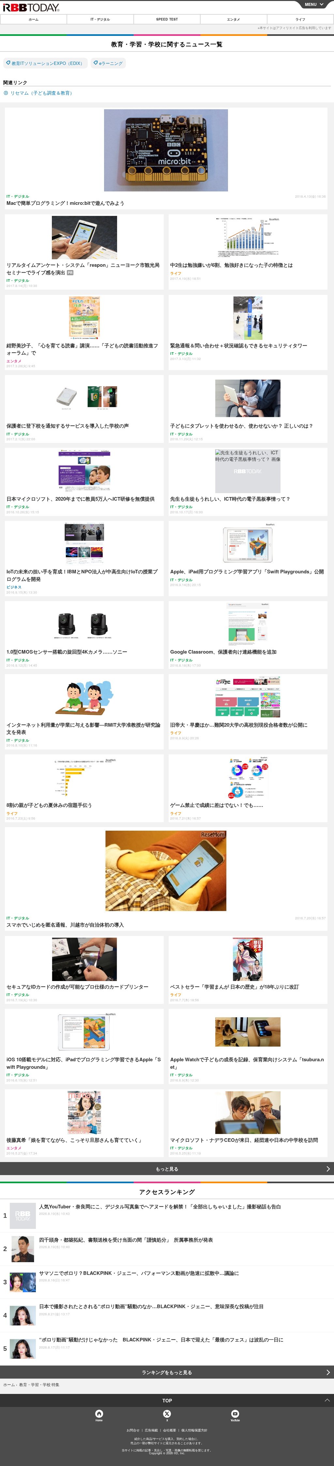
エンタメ (233, 19)
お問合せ (133, 1430)
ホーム (33, 19)
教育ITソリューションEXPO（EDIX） (48, 63)
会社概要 (169, 1430)
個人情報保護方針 (194, 1430)
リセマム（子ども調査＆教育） (42, 93)
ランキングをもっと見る (167, 1372)
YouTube (235, 1420)
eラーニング (111, 63)
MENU (311, 4)
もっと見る (167, 1168)
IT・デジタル (100, 19)
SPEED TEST (167, 19)
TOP (167, 1400)
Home (99, 1420)
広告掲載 (151, 1430)
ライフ (300, 19)
